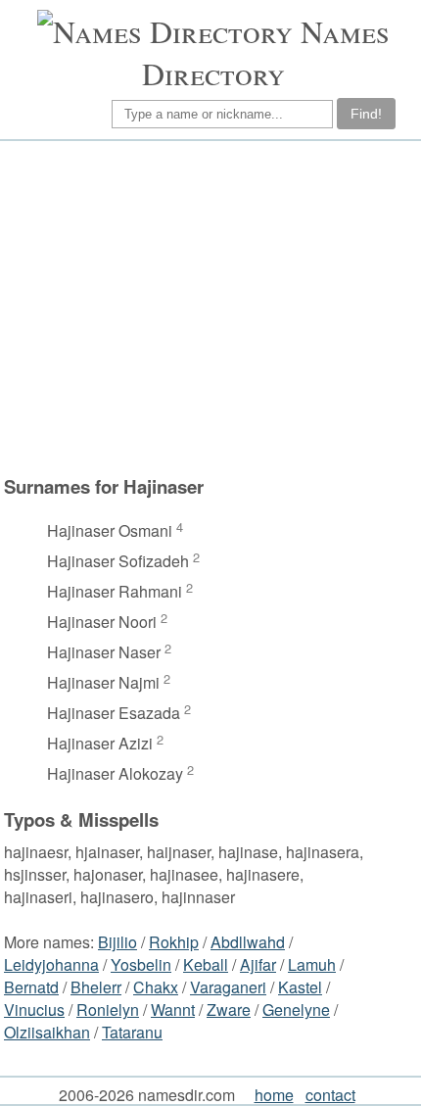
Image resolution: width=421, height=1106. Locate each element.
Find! (366, 113)
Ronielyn (107, 1009)
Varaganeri (228, 987)
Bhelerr (95, 987)
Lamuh (312, 964)
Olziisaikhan (47, 1032)
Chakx (155, 987)
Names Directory (266, 52)
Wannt (173, 1009)
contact (330, 1094)
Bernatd (31, 987)
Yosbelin (141, 964)
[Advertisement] (207, 307)
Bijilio (117, 942)
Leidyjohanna (51, 964)
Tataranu (132, 1032)
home (274, 1094)
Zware (229, 1009)
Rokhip (174, 942)
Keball (205, 964)
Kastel (300, 987)
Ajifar (258, 964)
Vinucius (34, 1009)
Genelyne (296, 1009)
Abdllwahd (247, 942)
